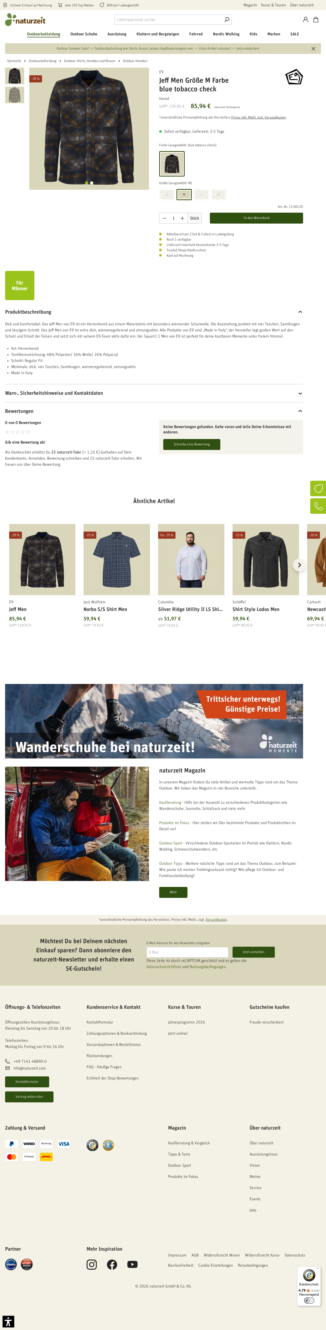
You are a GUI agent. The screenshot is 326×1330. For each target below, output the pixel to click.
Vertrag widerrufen (29, 1097)
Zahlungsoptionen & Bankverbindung (117, 1033)
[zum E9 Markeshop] (277, 76)
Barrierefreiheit (180, 1265)
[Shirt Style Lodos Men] (266, 559)
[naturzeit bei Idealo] (11, 1264)
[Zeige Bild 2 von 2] (91, 182)
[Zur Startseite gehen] (25, 19)
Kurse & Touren (273, 5)
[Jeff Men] (42, 559)
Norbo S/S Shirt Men (105, 609)
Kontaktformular (27, 1082)
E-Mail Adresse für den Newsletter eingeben (178, 943)
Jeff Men (17, 609)
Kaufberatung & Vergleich (189, 1143)
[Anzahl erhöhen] (182, 218)
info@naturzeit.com (29, 1068)
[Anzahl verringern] (164, 218)
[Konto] (306, 19)
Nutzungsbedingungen (207, 967)
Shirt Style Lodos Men (256, 609)
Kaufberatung (170, 802)
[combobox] (168, 19)
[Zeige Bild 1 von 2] (86, 182)
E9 (161, 72)
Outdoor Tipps (170, 863)
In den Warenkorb (256, 218)
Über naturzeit (302, 5)
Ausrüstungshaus (264, 1154)
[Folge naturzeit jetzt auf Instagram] (92, 1267)
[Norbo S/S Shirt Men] (117, 559)
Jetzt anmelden (253, 952)
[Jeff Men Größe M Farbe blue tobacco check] (89, 127)
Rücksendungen (99, 1056)
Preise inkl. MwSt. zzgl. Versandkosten (258, 117)
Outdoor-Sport (170, 843)
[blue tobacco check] (172, 164)
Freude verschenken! (267, 1022)
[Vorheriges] (9, 565)
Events (255, 1199)
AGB (195, 1255)
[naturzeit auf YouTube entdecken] (132, 1267)
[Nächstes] (299, 565)
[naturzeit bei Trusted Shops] (92, 1145)
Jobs (253, 1210)
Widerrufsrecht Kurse (262, 1255)
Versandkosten (216, 920)
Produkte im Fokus (174, 823)
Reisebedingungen (253, 1265)
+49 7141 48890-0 (30, 1062)
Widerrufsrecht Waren (222, 1255)
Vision (255, 1165)
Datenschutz (295, 1255)
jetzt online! (178, 1033)
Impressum (177, 1255)
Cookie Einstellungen (215, 1265)
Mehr (173, 892)
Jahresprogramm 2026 (186, 1022)
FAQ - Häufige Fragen (104, 1067)
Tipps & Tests (179, 1154)
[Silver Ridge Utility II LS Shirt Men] (191, 559)
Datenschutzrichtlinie (163, 967)
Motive (255, 1177)
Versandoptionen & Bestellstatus (114, 1045)
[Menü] (318, 1269)
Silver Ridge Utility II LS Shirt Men (190, 610)
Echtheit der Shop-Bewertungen (113, 1078)
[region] (154, 571)
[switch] (309, 1300)
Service (256, 1188)
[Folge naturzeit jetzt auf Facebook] (112, 1267)
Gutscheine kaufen (269, 1007)
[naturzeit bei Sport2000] (27, 1264)
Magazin (250, 5)
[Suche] (227, 19)
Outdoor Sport (179, 1165)
